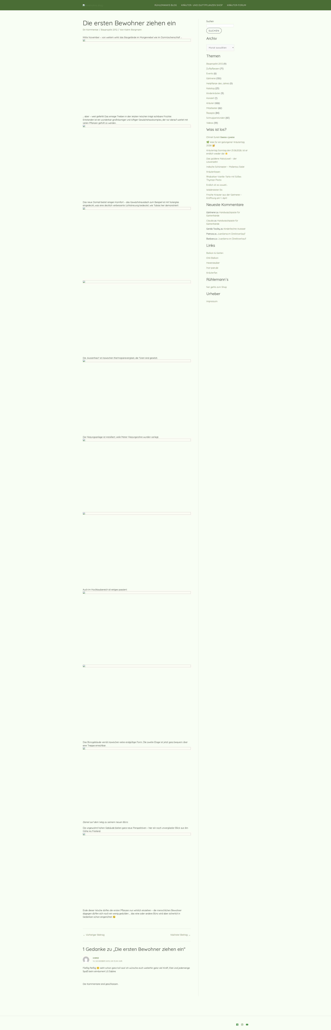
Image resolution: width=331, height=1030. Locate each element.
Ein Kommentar (90, 29)
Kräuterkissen (213, 171)
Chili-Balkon (212, 258)
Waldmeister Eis (214, 189)
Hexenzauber (213, 262)
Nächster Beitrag (180, 935)
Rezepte (210, 113)
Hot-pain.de (212, 267)
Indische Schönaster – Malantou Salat (225, 166)
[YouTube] (247, 1024)
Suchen (210, 21)
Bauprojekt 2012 (109, 29)
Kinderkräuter (213, 93)
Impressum (211, 301)
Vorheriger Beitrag (93, 935)
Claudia (210, 220)
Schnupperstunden (215, 117)
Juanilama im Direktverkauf (231, 233)
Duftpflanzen (212, 68)
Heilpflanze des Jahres (217, 83)
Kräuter (210, 103)
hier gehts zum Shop (216, 287)
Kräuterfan (211, 272)
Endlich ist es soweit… (217, 185)
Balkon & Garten (214, 253)
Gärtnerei (211, 78)
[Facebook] (237, 1024)
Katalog (210, 88)
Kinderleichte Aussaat (234, 228)
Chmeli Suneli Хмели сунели (220, 137)
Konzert (210, 98)
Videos (209, 122)
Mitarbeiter (211, 108)
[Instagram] (242, 1024)
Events (209, 73)
